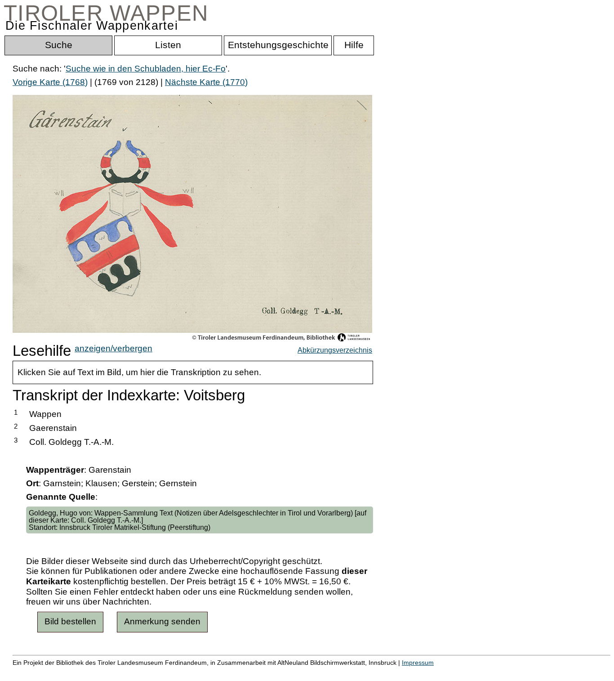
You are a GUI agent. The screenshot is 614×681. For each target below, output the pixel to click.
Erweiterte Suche (46, 672)
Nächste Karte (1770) (206, 82)
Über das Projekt (389, 672)
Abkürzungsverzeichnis (335, 350)
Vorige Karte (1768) (50, 82)
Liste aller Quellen (316, 672)
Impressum (418, 662)
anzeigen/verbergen (113, 348)
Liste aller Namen (241, 672)
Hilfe (437, 672)
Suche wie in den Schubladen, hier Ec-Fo (146, 68)
